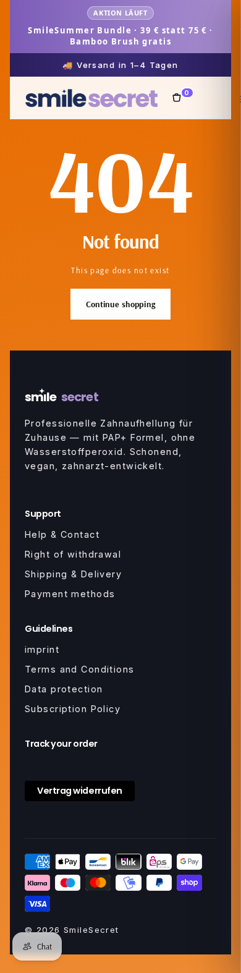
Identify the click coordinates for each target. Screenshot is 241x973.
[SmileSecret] (91, 98)
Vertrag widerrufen (79, 790)
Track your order (61, 743)
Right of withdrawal (73, 554)
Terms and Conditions (80, 669)
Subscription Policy (72, 708)
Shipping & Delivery (73, 574)
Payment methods (70, 593)
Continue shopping (120, 304)
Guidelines (48, 628)
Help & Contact (62, 534)
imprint (42, 649)
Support (43, 514)
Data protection (64, 689)
